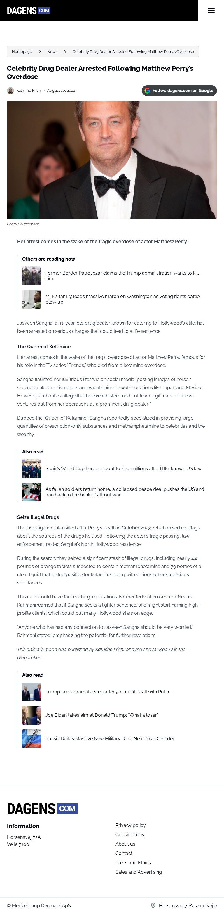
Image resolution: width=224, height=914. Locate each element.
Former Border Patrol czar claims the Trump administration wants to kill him (122, 275)
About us (125, 844)
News (52, 51)
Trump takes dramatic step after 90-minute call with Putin (107, 692)
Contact (124, 853)
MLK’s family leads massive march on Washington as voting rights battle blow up (123, 299)
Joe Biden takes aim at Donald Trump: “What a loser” (102, 715)
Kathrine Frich (28, 90)
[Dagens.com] (102, 10)
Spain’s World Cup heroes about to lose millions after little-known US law (124, 468)
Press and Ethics (133, 862)
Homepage (22, 51)
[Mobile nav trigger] (211, 10)
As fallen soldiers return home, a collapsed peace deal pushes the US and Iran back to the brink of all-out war (125, 492)
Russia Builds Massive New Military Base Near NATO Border (110, 738)
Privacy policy (131, 825)
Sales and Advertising (139, 872)
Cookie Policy (130, 834)
